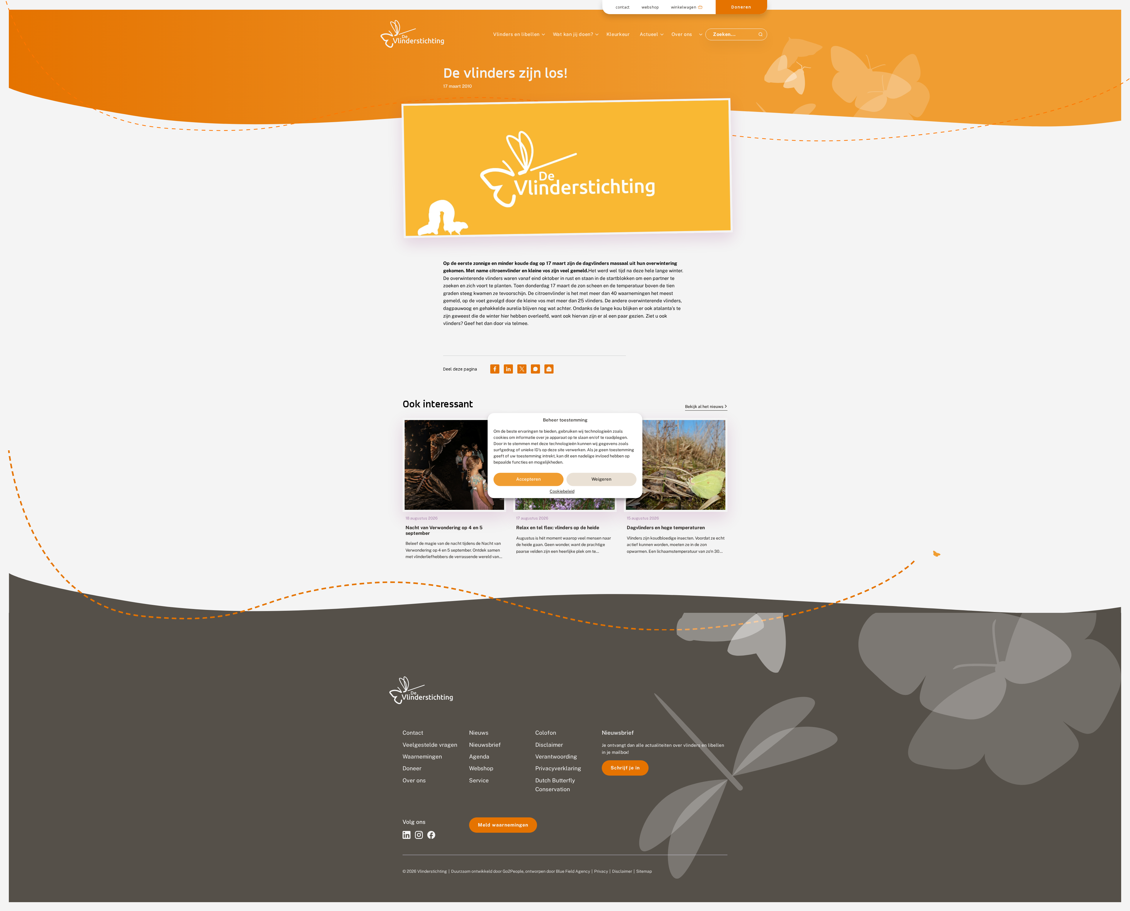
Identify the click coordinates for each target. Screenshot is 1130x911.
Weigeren (601, 479)
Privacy (601, 871)
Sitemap (644, 871)
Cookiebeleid (562, 491)
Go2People (513, 871)
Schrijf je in (625, 768)
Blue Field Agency (573, 871)
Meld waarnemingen (503, 825)
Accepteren (528, 479)
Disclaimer (622, 871)
